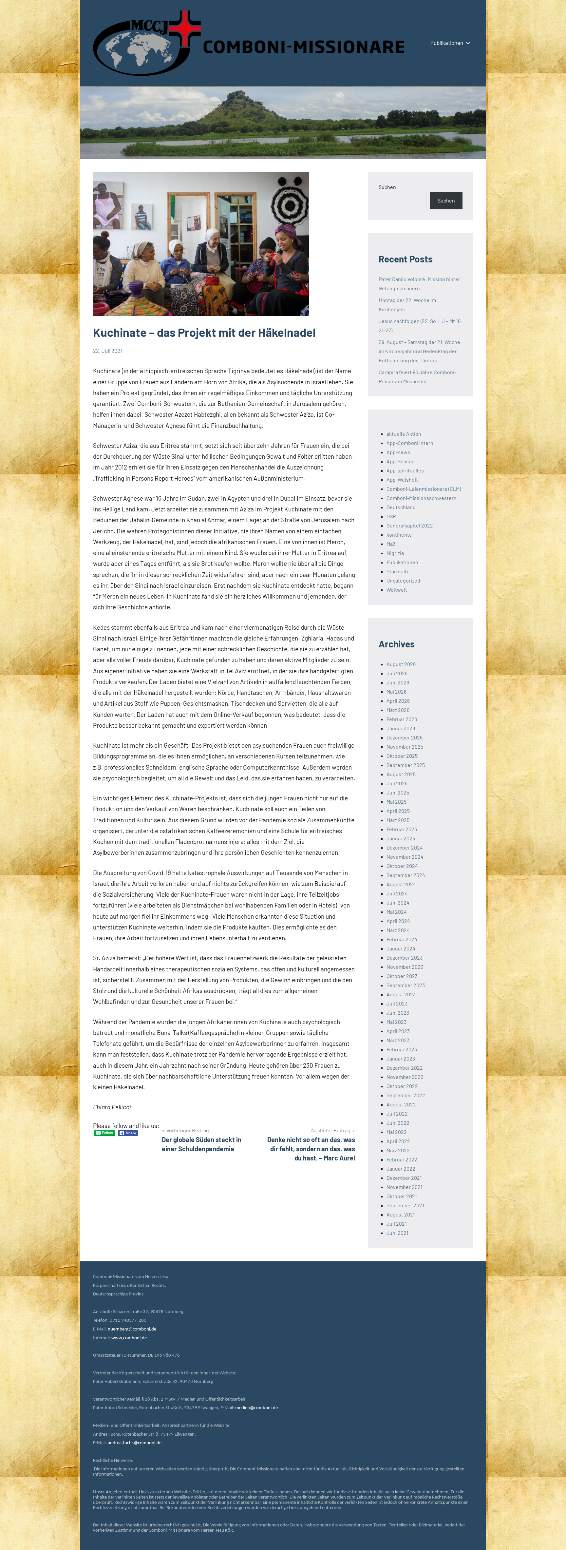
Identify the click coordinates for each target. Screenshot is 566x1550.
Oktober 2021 (402, 1196)
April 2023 (398, 1031)
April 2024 (398, 921)
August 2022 (401, 1104)
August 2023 (401, 994)
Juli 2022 (397, 1113)
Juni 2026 (398, 682)
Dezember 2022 (405, 1067)
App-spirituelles (405, 470)
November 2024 (405, 856)
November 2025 (405, 746)
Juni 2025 (398, 792)
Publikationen (446, 42)
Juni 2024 (398, 902)
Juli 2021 (397, 1223)
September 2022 (406, 1095)
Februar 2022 (402, 1159)
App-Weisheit (402, 479)
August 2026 (401, 664)
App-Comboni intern (410, 443)
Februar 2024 (402, 939)
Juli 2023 (397, 1003)
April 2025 (398, 811)
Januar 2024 (401, 948)
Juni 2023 (398, 1012)
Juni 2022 (398, 1122)
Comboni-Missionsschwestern (422, 498)
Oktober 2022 (402, 1086)
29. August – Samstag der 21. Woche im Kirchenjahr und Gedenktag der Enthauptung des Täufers (419, 351)
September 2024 (406, 875)
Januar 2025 (401, 838)
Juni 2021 (397, 1233)
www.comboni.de (129, 1338)
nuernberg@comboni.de (132, 1329)
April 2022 (398, 1141)
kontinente (399, 534)
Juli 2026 (397, 673)
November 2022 (405, 1077)
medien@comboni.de (256, 1408)
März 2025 (398, 820)
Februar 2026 (402, 719)
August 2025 (401, 774)
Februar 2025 (402, 829)
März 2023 (398, 1040)
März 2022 (398, 1150)
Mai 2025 (396, 801)
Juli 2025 (397, 783)
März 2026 (398, 710)
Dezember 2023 (405, 957)
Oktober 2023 (402, 976)
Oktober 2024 (402, 866)
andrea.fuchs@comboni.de (134, 1443)
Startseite (398, 571)
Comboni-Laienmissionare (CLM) (424, 489)
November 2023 (405, 967)
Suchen (387, 187)
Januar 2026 (401, 728)
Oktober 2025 (402, 756)
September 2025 (406, 765)
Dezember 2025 (405, 737)
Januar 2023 (401, 1058)
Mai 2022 (397, 1132)
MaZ (391, 544)
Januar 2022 (401, 1168)
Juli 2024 (397, 893)
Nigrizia (395, 553)
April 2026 (398, 701)
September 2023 (406, 985)
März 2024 (398, 930)
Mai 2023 (396, 1022)
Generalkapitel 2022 (410, 525)
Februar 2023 (402, 1049)
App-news (398, 452)
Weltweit (397, 589)
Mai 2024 (397, 912)
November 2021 (405, 1187)
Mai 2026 (396, 691)
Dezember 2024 (405, 847)
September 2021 (405, 1205)
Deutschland (401, 507)
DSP (391, 516)
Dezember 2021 (404, 1178)
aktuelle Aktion (404, 434)
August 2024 (401, 884)
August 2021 (401, 1214)
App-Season (401, 461)
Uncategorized (403, 580)
